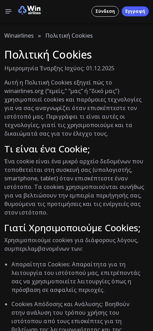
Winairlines (19, 35)
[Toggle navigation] (8, 11)
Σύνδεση (105, 11)
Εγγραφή (135, 11)
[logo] (29, 11)
